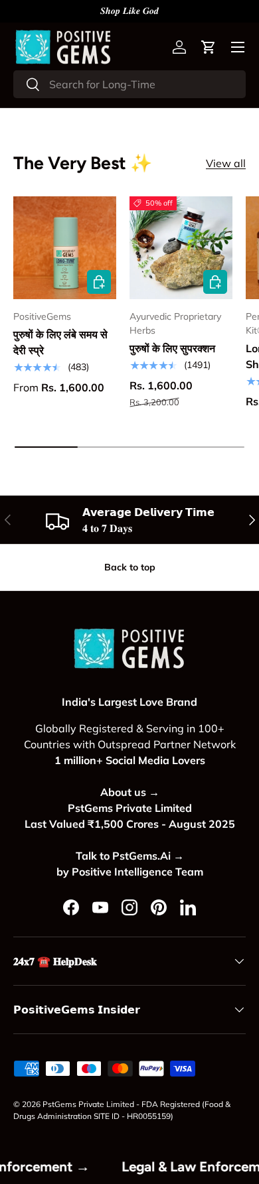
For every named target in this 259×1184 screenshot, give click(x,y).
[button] (208, 47)
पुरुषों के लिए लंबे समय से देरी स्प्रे (60, 342)
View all (226, 163)
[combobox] (129, 84)
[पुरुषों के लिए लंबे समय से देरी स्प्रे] (64, 247)
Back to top (129, 567)
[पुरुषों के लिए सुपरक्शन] (181, 247)
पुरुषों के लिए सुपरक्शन (172, 348)
